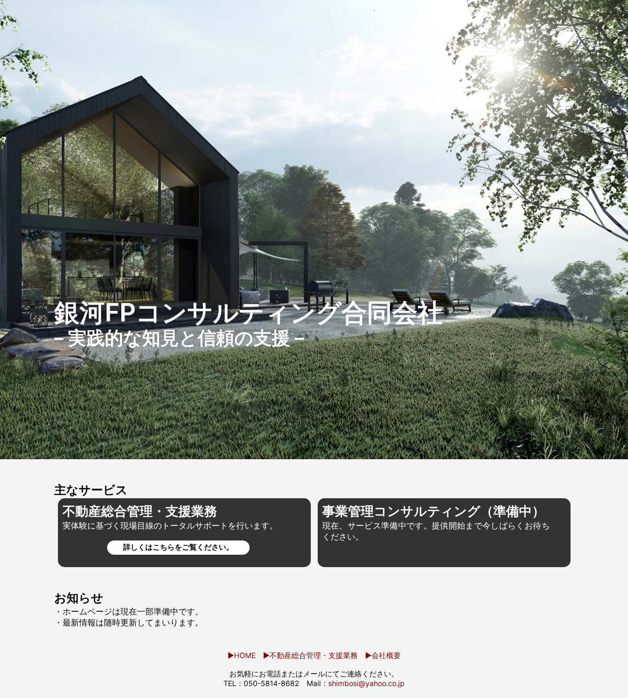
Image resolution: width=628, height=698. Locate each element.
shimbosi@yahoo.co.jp (366, 683)
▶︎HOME (242, 655)
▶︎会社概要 (383, 655)
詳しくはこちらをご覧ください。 (178, 547)
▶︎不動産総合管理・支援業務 (310, 655)
